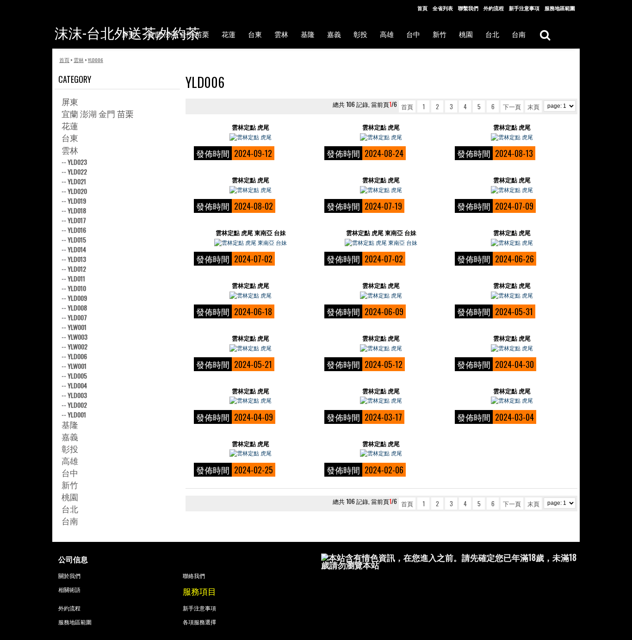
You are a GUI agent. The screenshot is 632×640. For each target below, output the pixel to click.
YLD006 (77, 356)
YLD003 (77, 395)
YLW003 (77, 337)
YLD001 (77, 414)
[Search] (545, 34)
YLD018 (77, 210)
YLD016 (77, 230)
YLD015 (77, 239)
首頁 (422, 8)
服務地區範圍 (560, 8)
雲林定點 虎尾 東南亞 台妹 (251, 232)
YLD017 (77, 220)
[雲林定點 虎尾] (250, 137)
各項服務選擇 (199, 622)
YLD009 (77, 298)
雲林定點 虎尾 (250, 127)
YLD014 (77, 249)
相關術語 (69, 589)
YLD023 (77, 162)
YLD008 (77, 307)
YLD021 (77, 181)
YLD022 (77, 171)
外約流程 (493, 8)
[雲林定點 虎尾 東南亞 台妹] (250, 242)
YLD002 (77, 405)
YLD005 (77, 375)
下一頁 (512, 106)
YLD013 (77, 259)
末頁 (533, 106)
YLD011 (76, 278)
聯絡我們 (194, 575)
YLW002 (77, 346)
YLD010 (77, 288)
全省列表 (443, 8)
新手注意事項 (524, 8)
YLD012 (77, 268)
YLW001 (77, 327)
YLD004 (77, 385)
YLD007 (77, 317)
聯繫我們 (468, 8)
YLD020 (77, 191)
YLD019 (77, 200)
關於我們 (69, 575)
